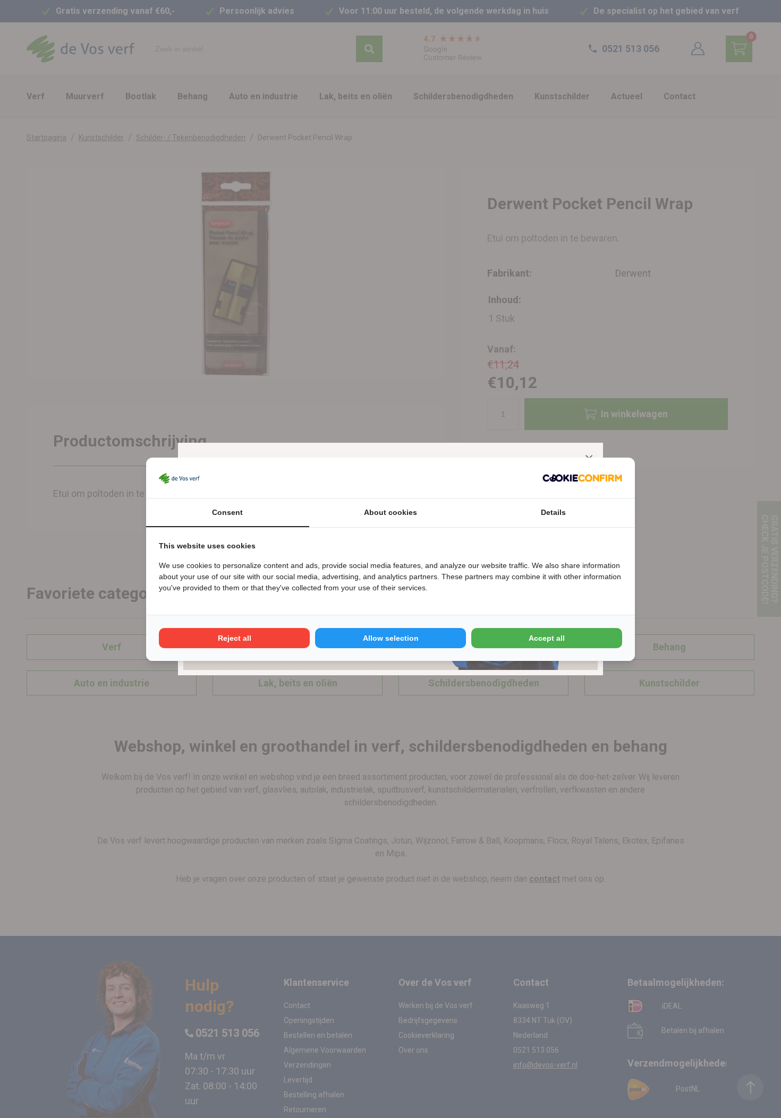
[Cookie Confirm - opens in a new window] (582, 477)
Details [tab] (553, 512)
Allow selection (391, 638)
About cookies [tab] (390, 512)
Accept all (547, 638)
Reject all (234, 638)
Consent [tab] (227, 512)
